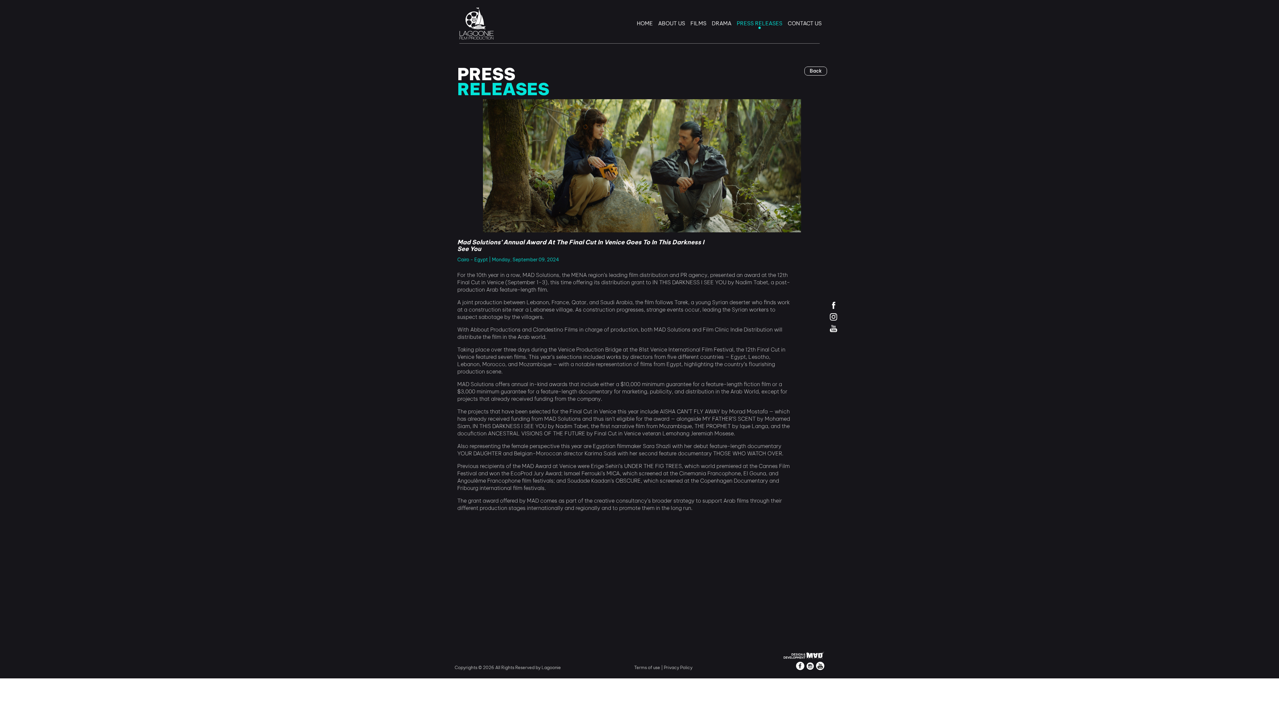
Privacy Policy (678, 667)
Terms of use (647, 667)
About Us (671, 23)
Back (816, 71)
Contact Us (805, 23)
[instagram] (833, 317)
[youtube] (833, 328)
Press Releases (759, 23)
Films (698, 23)
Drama (721, 23)
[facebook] (833, 305)
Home (645, 23)
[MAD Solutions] (803, 654)
